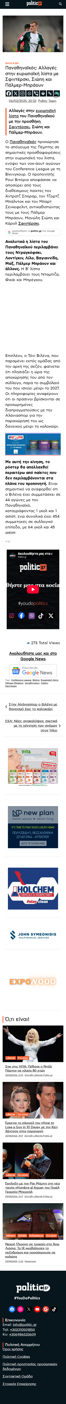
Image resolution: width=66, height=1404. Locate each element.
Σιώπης (44, 683)
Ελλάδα (22, 1235)
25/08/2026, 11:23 (14, 1261)
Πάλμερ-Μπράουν (14, 683)
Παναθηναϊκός (23, 142)
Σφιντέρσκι (19, 127)
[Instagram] (22, 93)
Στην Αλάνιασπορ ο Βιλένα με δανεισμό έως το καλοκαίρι (33, 707)
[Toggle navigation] (7, 4)
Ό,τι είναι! (23, 1058)
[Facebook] (9, 93)
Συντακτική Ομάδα (18, 1376)
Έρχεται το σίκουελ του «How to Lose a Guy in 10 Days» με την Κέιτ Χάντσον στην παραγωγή (31, 1127)
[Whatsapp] (29, 93)
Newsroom (30, 1261)
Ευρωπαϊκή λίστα (49, 680)
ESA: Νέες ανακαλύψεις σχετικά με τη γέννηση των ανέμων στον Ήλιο (31, 726)
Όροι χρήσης (13, 1349)
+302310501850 (22, 1330)
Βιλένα (36, 680)
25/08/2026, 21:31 (14, 1075)
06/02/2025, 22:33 (22, 101)
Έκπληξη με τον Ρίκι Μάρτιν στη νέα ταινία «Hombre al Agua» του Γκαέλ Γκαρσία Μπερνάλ (32, 1188)
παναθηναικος (32, 683)
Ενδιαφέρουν (36, 1235)
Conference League (21, 680)
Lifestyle (10, 1058)
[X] (15, 93)
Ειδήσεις (10, 1235)
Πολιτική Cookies (16, 1357)
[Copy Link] (50, 93)
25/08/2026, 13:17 (14, 1196)
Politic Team (47, 101)
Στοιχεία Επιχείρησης (19, 1384)
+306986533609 (22, 1334)
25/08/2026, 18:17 (14, 1136)
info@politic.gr (25, 1325)
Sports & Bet (12, 63)
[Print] (43, 93)
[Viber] (36, 93)
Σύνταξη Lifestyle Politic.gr (39, 1075)
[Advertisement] (33, 318)
